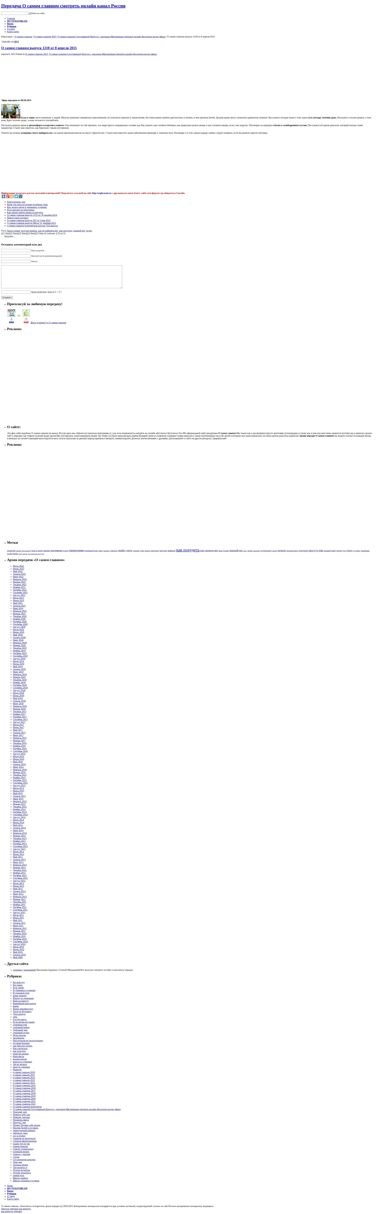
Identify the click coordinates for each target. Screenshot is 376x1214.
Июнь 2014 (18, 822)
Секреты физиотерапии (25, 1141)
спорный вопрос (21, 1151)
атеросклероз (26, 551)
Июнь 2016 (18, 759)
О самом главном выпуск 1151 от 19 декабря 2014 (32, 215)
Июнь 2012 (18, 886)
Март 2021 (18, 608)
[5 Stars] (39, 233)
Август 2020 (19, 627)
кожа (220, 551)
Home (10, 1185)
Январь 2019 (19, 677)
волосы (65, 551)
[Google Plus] (8, 196)
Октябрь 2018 (20, 685)
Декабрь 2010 (19, 933)
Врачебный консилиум (24, 1003)
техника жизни (20, 1165)
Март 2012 (18, 894)
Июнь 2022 (18, 568)
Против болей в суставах (25, 1128)
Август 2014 (19, 817)
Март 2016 (18, 767)
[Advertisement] (26, 76)
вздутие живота (29, 230)
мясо (245, 551)
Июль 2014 (18, 820)
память (274, 551)
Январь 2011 (19, 931)
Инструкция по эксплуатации (28, 1040)
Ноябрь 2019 (19, 650)
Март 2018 (18, 703)
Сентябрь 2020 (20, 624)
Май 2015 (18, 793)
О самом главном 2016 (24, 1088)
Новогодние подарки (17, 218)
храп (20, 554)
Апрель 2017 (19, 732)
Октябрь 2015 (20, 780)
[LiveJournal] (25, 196)
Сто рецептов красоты (24, 1159)
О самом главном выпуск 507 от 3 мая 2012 (29, 220)
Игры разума (19, 1035)
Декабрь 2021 (19, 584)
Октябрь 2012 (20, 875)
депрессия (113, 551)
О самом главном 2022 (24, 1104)
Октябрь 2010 (20, 939)
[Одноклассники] (12, 196)
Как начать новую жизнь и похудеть (25, 212)
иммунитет (155, 551)
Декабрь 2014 (19, 806)
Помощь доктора (21, 1117)
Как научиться (20, 1048)
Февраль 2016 (20, 769)
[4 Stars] (30, 233)
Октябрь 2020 (20, 621)
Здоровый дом (20, 1030)
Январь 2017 (19, 740)
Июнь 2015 (18, 791)
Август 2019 (19, 658)
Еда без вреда (19, 1019)
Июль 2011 (18, 915)
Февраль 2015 (20, 801)
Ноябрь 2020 (19, 619)
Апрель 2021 (19, 606)
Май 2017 (18, 730)
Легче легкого (20, 1064)
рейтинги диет (20, 1133)
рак (321, 550)
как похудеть (65, 230)
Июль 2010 (18, 947)
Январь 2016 (19, 772)
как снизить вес (209, 550)
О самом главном (23, 36)
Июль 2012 (18, 883)
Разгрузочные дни (16, 202)
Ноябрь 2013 (19, 841)
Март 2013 (18, 862)
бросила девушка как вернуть (16, 1209)
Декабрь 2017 (19, 711)
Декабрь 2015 (19, 775)
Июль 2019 (18, 661)
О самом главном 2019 (24, 1096)
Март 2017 (18, 735)
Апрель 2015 (19, 796)
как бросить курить (22, 1046)
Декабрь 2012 (19, 870)
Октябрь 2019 (20, 653)
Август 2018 (19, 690)
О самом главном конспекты (27, 1106)
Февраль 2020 (20, 643)
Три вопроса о (20, 1167)
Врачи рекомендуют (23, 1009)
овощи (249, 551)
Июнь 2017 (18, 727)
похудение (303, 550)
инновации (18, 1038)
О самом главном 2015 (45, 36)
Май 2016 (18, 762)
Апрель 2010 (19, 955)
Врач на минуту (21, 1001)
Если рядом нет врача (24, 1022)
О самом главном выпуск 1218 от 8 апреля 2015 (39, 48)
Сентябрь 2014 (20, 814)
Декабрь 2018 (19, 680)
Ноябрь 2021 (19, 587)
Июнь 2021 (18, 600)
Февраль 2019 (20, 674)
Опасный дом (20, 1112)
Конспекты (18, 1056)
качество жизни (21, 1054)
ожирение (256, 551)
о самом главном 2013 (24, 1080)
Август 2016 (19, 754)
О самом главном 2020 (24, 1099)
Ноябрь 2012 (19, 873)
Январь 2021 (19, 613)
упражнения (365, 551)
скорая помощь (20, 1146)
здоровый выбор (21, 1027)
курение (226, 551)
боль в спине (13, 230)
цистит (24, 554)
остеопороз (266, 550)
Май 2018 (18, 698)
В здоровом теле (21, 993)
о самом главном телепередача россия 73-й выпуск (32, 225)
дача (15, 1017)
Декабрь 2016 (19, 743)
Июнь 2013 (18, 854)
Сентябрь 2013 (20, 846)
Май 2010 (18, 952)
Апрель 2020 (19, 637)
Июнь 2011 (18, 918)
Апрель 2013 (19, 859)
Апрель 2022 (19, 574)
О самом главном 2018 (24, 1093)
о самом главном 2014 (24, 1083)
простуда (313, 550)
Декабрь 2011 (19, 902)
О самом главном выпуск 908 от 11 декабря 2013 (31, 223)
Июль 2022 (18, 566)
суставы (356, 551)
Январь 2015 (19, 804)
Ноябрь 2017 (19, 714)
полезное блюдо (292, 551)
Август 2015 (19, 785)
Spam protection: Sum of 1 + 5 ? (46, 292)
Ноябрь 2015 (19, 777)
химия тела (18, 1175)
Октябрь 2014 (20, 812)
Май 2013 (18, 857)
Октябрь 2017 (20, 717)
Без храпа (17, 985)
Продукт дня (19, 1122)
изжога (147, 551)
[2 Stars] (13, 233)
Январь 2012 (19, 899)
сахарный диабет (330, 551)
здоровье (136, 551)
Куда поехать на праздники (20, 210)
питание (282, 550)
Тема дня (17, 1162)
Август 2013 (19, 849)
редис (89, 230)
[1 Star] (5, 233)
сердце (339, 550)
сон (344, 551)
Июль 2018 (18, 693)
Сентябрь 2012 (20, 878)
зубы (142, 551)
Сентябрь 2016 (20, 751)
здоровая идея (20, 1024)
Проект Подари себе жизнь (26, 1125)
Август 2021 (19, 595)
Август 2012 (19, 881)
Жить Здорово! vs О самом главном (48, 322)
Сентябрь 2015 (20, 783)
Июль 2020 (18, 629)
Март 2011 (18, 925)
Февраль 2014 (20, 833)
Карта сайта (13, 31)
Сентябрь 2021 (20, 592)
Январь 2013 (19, 867)
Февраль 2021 (20, 611)
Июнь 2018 (18, 695)
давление (106, 551)
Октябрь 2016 (20, 748)
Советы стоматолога (23, 1149)
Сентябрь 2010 (20, 941)
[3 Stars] (22, 233)
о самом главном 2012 (24, 1077)
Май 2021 (18, 603)
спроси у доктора (21, 1154)
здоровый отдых (21, 1032)
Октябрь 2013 (20, 843)
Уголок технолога (22, 1173)
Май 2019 (18, 666)
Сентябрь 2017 (20, 719)
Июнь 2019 (18, 664)
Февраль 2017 (20, 738)
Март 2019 (18, 672)
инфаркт (172, 550)
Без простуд (19, 982)
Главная (11, 18)
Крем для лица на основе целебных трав (27, 204)
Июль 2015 (18, 788)
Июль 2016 (18, 756)
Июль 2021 (18, 598)
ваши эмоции (19, 995)
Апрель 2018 (19, 701)
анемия (18, 551)
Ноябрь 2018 (19, 682)
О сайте (11, 29)
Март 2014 (18, 830)
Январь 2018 (19, 709)
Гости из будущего (22, 1011)
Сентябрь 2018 (20, 687)
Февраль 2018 (20, 706)
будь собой (18, 987)
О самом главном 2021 (24, 1101)
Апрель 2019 (19, 669)
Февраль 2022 (20, 579)
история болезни (21, 1043)
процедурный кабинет (24, 1130)
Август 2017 (19, 722)
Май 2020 (18, 635)
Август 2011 (19, 912)
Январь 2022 (19, 582)
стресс (349, 550)
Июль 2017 (18, 724)
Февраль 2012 (20, 896)
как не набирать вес (48, 230)
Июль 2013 (18, 851)
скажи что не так (21, 1143)
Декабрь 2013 (19, 838)
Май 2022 (18, 571)
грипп (100, 551)
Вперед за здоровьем (23, 998)
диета (129, 550)
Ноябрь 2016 (19, 746)
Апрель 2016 (19, 764)
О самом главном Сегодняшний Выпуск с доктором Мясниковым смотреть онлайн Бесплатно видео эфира (111, 36)
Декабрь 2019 (19, 648)
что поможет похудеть (36, 554)
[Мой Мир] (20, 196)
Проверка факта (21, 1120)
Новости (17, 1069)
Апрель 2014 (19, 828)
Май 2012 (18, 888)
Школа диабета (20, 1178)
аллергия (11, 550)
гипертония (76, 550)
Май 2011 (17, 920)
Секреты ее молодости (24, 1138)
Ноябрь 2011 (19, 904)
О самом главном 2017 (24, 1091)
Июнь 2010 (18, 949)
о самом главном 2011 (24, 1075)
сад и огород (19, 1136)
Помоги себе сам (21, 1114)
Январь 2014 (19, 836)
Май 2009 (18, 957)
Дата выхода (19, 1014)
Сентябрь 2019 (20, 656)
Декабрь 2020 (19, 616)
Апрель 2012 (19, 891)
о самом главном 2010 (24, 1072)
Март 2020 (18, 640)
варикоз (46, 551)
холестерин (12, 553)
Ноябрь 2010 (19, 936)
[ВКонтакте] (3, 196)
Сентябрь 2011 (20, 910)
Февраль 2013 (20, 865)
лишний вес (79, 230)
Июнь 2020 (18, 632)
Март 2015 (18, 799)
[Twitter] (16, 196)
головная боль (91, 550)
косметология (20, 1059)
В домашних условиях (24, 990)
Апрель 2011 (19, 923)
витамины (56, 550)
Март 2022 (18, 576)
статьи (16, 1157)
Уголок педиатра (21, 1170)
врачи (16, 1006)
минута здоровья (21, 1067)
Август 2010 (19, 944)
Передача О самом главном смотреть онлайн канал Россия (63, 5)
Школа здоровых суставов (26, 1180)
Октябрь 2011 (19, 907)
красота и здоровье (22, 1061)
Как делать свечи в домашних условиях (27, 207)
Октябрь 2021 (20, 590)
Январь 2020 (19, 645)
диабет (122, 550)
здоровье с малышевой (24, 970)
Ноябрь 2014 (19, 809)
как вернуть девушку (11, 1211)
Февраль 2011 (20, 928)
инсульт (163, 550)
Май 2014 (18, 825)
